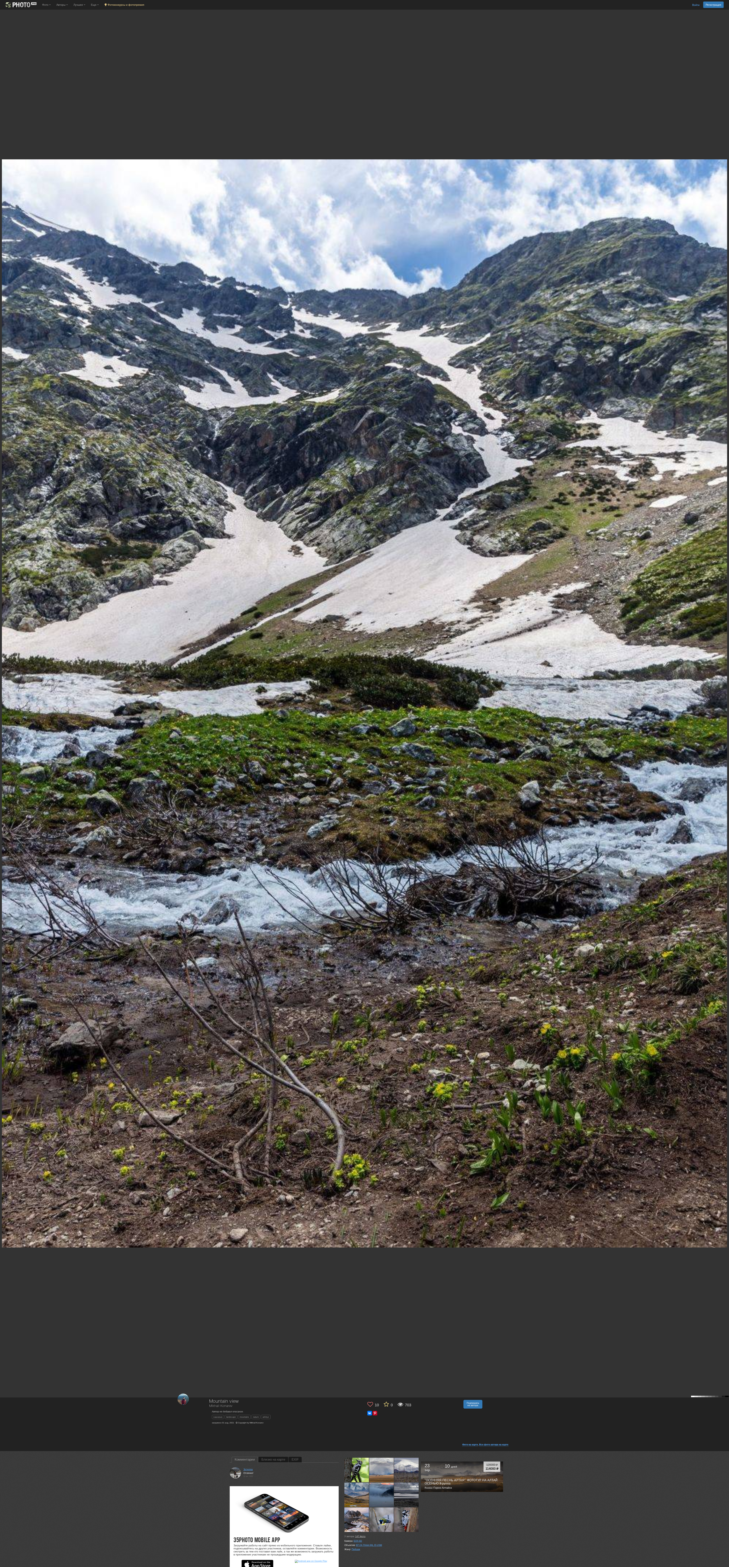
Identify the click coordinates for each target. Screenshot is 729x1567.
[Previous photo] (3, 680)
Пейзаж (356, 1549)
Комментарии (245, 1459)
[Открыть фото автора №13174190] (406, 1494)
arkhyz (266, 1417)
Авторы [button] (61, 4)
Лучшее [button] (78, 4)
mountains (244, 1417)
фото (360, 1536)
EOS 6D (358, 1541)
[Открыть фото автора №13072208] (406, 1519)
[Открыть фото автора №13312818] (406, 1470)
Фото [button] (45, 4)
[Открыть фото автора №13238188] (381, 1494)
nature (256, 1417)
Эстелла (248, 1469)
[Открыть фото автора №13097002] (381, 1519)
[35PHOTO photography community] (20, 5)
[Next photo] (725, 680)
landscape (231, 1417)
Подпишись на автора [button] (473, 1404)
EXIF (295, 1459)
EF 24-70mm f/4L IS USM (369, 1545)
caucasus (217, 1417)
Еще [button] (94, 4)
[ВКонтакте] (369, 1413)
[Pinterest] (375, 1413)
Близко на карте (273, 1459)
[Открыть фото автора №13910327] (356, 1470)
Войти (696, 5)
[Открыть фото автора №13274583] (356, 1494)
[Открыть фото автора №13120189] (356, 1519)
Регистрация (713, 4)
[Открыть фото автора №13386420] (381, 1470)
